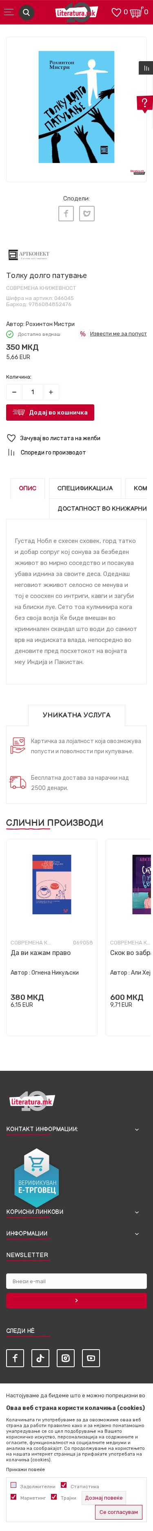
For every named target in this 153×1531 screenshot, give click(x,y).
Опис (27, 488)
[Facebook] (66, 214)
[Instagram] (66, 1358)
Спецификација (85, 488)
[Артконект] (28, 254)
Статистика (85, 1486)
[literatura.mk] (76, 14)
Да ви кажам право (41, 952)
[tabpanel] (76, 107)
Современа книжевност (41, 288)
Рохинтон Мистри (50, 324)
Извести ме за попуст (118, 334)
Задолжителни (37, 1486)
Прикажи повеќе (25, 1469)
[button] (76, 438)
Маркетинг (33, 1498)
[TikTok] (40, 1358)
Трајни (68, 1498)
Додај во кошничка (58, 412)
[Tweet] (87, 214)
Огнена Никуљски (55, 972)
